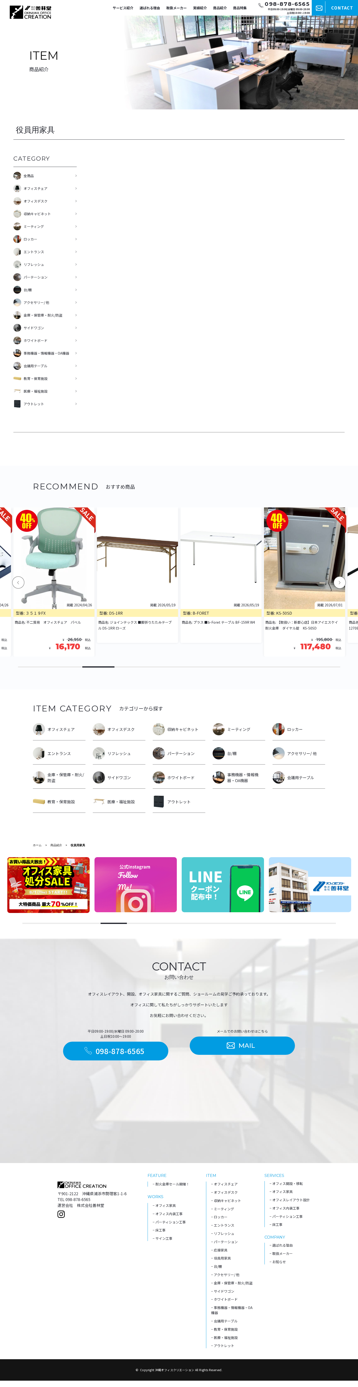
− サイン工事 (162, 1238)
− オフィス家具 (164, 1205)
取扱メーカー (176, 7)
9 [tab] (292, 667)
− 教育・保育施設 (224, 1329)
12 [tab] (323, 923)
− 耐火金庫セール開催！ (171, 1184)
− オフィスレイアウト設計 (290, 1199)
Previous (18, 582)
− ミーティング (222, 1208)
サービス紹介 (123, 7)
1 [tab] (34, 667)
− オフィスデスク (224, 1192)
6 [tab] (195, 667)
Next (340, 582)
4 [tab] (130, 667)
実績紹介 (200, 7)
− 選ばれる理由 (281, 1245)
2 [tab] (66, 667)
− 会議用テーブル (224, 1321)
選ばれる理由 (150, 7)
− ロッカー (219, 1216)
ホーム (37, 845)
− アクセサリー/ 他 (225, 1274)
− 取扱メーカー (281, 1253)
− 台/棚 (216, 1266)
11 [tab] (296, 923)
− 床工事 (159, 1230)
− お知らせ (278, 1261)
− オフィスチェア (224, 1184)
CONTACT (342, 8)
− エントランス (222, 1225)
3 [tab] (98, 667)
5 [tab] (163, 667)
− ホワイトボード (224, 1299)
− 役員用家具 (221, 1258)
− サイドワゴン (222, 1291)
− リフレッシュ (222, 1233)
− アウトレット (222, 1345)
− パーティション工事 (169, 1222)
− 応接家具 (219, 1250)
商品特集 (240, 7)
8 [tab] (260, 667)
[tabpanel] (221, 582)
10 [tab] (324, 667)
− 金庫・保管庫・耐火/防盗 (232, 1282)
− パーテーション (224, 1241)
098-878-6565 (120, 1051)
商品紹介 (220, 7)
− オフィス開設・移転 (286, 1183)
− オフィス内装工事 (168, 1213)
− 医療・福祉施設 (224, 1337)
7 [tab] (227, 667)
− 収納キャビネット (226, 1200)
